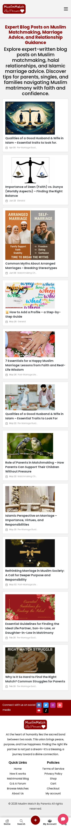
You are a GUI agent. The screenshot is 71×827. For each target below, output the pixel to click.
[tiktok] (46, 710)
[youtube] (39, 710)
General (21, 200)
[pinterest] (59, 705)
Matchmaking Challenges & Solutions (37, 272)
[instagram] (52, 705)
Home (7, 824)
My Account (49, 824)
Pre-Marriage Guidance (29, 147)
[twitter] (46, 705)
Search (21, 824)
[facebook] (39, 705)
